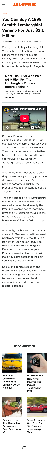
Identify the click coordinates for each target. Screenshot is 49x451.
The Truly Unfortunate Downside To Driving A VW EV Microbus (11, 381)
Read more (10, 98)
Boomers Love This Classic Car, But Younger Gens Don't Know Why (12, 426)
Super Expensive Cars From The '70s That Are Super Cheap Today (36, 426)
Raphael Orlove (12, 41)
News (5, 13)
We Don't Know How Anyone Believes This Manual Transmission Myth (35, 383)
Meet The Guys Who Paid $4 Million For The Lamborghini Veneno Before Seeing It (23, 81)
